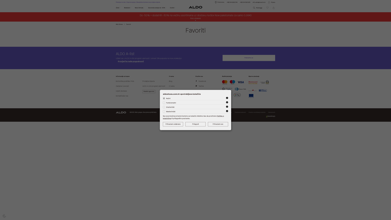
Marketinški (170, 112)
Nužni (168, 98)
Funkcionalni (171, 103)
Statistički (170, 107)
